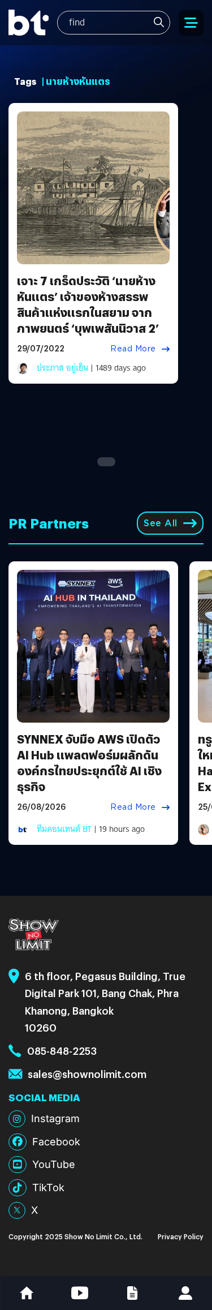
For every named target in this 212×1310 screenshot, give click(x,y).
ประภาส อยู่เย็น (62, 367)
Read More (133, 348)
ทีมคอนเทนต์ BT (64, 829)
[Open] (191, 23)
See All (161, 523)
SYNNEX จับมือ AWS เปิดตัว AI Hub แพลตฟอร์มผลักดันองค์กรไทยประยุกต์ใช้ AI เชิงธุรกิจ (89, 762)
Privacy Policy (181, 1236)
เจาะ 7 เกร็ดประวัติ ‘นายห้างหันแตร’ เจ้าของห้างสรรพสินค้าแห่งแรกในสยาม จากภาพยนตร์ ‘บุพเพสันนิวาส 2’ (88, 304)
